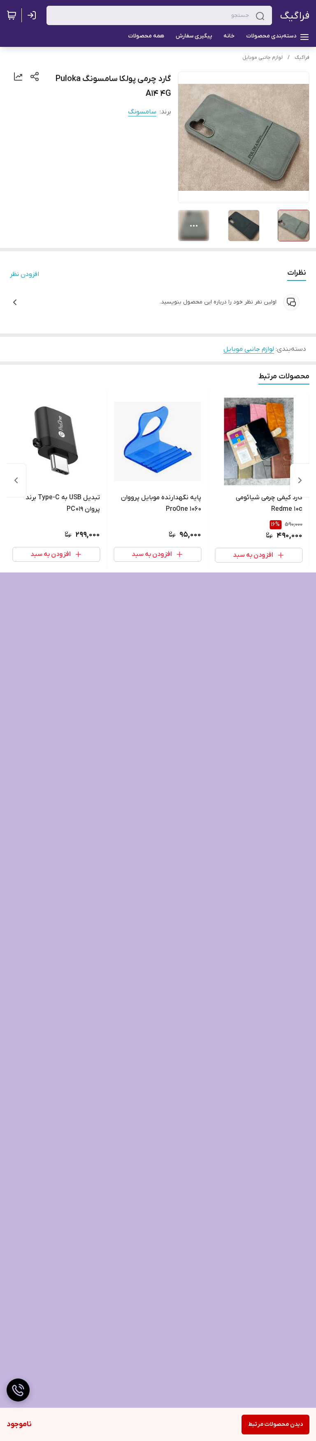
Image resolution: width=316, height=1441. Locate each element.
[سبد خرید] (11, 15)
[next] (16, 480)
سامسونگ (142, 112)
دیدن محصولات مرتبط (275, 1424)
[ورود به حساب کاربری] (33, 15)
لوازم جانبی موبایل (262, 57)
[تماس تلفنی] (18, 1390)
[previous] (300, 480)
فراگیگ (294, 16)
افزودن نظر (24, 274)
